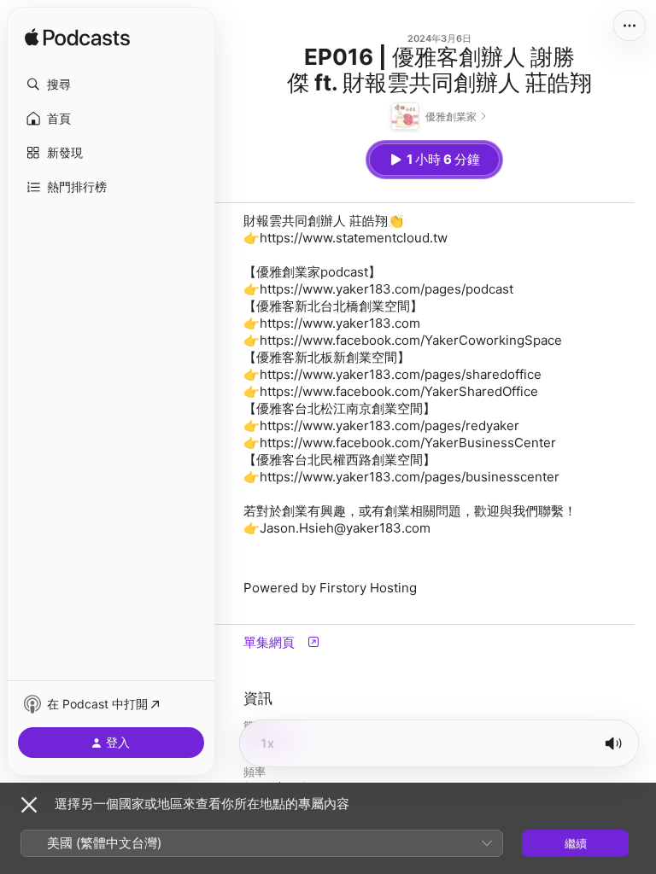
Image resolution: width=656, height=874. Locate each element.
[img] (77, 38)
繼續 (576, 843)
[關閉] (29, 805)
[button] (111, 84)
